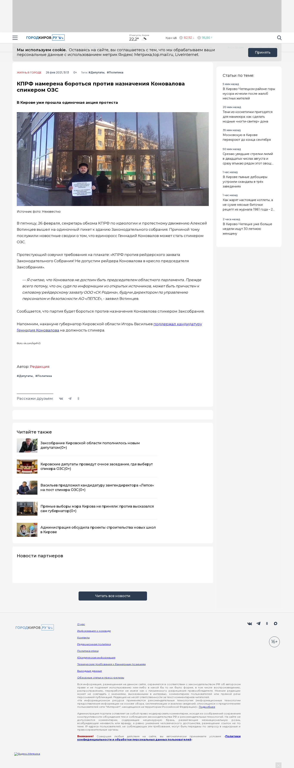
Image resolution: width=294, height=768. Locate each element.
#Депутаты (96, 72)
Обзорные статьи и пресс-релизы (100, 677)
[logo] (34, 627)
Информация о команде (94, 630)
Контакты (83, 637)
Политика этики (88, 650)
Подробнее (207, 706)
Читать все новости (112, 596)
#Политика (115, 72)
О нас (81, 624)
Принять (263, 52)
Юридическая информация (96, 657)
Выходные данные (89, 670)
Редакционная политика (94, 644)
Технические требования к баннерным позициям (111, 664)
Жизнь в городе (29, 72)
